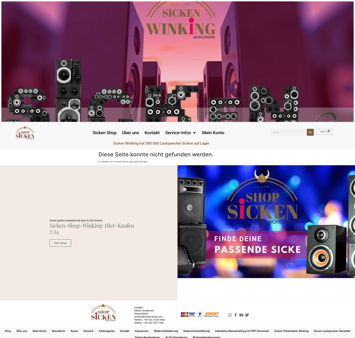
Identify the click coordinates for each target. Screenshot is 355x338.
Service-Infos (178, 132)
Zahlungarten (107, 331)
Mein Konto (213, 132)
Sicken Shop (104, 132)
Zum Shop (60, 243)
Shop (8, 331)
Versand (88, 331)
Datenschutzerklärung (196, 331)
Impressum (142, 331)
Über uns (130, 132)
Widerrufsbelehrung (166, 331)
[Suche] (310, 132)
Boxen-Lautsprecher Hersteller (332, 331)
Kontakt (152, 132)
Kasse (74, 331)
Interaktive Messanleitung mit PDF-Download (242, 331)
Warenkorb (58, 331)
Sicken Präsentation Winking (291, 331)
